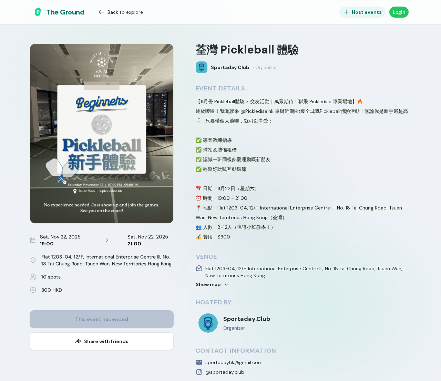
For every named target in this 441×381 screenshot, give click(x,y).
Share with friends (106, 341)
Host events (367, 12)
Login (399, 12)
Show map (208, 284)
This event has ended (101, 319)
